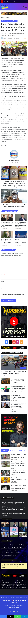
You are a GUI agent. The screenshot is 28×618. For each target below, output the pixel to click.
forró (11, 550)
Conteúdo (4, 547)
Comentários (21, 450)
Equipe (21, 547)
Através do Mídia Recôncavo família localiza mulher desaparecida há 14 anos (18, 456)
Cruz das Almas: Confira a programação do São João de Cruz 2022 (18, 479)
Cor (9, 547)
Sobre (12, 552)
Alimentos (4, 544)
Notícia (15, 20)
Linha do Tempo (22, 550)
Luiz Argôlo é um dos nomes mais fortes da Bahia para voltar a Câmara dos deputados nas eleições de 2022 (18, 406)
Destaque (8, 17)
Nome (3, 274)
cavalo (15, 544)
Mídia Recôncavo (7, 38)
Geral (10, 20)
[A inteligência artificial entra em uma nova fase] (23, 529)
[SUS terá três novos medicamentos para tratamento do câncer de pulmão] (14, 529)
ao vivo (10, 544)
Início (3, 17)
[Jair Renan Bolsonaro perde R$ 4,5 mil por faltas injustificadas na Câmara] (21, 217)
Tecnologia (18, 552)
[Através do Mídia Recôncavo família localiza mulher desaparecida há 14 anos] (5, 456)
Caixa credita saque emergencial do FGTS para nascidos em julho (18, 397)
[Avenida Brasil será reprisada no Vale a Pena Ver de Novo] (5, 473)
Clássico (21, 544)
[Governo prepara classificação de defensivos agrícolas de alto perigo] (14, 534)
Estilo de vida (5, 550)
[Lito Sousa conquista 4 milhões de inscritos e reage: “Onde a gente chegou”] (7, 217)
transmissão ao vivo (6, 555)
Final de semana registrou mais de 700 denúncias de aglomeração (17, 380)
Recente (12, 450)
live (3, 552)
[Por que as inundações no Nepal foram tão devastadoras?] (23, 534)
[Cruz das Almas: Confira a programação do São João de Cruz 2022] (5, 480)
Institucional (12, 605)
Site (2, 288)
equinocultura (15, 547)
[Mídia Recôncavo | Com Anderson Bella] (4, 7)
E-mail (3, 281)
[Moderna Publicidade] (14, 13)
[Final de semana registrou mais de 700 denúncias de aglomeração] (5, 381)
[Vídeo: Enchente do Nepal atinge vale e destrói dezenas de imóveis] (7, 234)
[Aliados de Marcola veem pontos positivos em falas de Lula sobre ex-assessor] (5, 534)
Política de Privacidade (14, 607)
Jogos (15, 550)
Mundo (7, 552)
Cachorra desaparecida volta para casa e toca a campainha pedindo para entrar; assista (18, 487)
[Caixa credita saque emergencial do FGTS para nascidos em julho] (5, 398)
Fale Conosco (19, 605)
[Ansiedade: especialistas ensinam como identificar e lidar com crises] (21, 234)
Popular (5, 450)
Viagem (14, 555)
